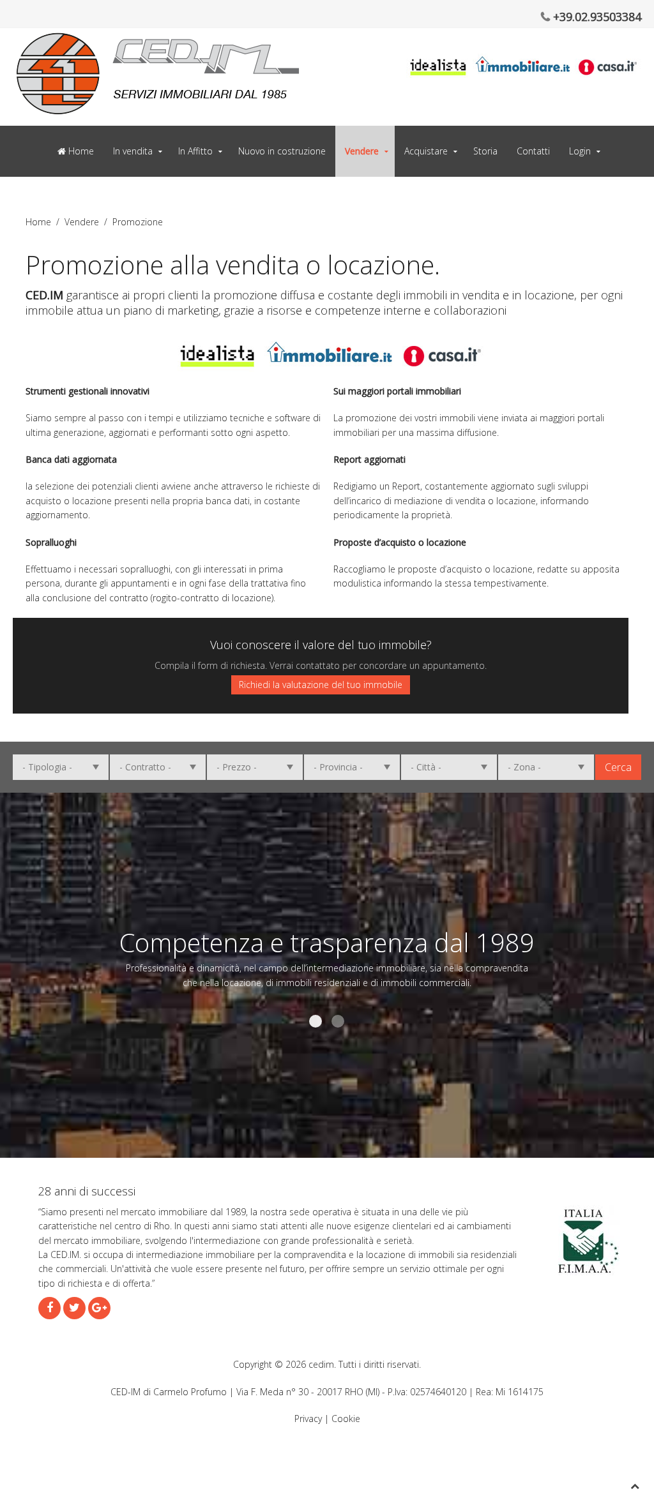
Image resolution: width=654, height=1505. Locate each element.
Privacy (308, 1418)
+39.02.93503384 (595, 16)
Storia (485, 151)
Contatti (533, 151)
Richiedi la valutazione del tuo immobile (320, 684)
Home (80, 151)
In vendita (133, 151)
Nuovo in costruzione (282, 151)
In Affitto (195, 151)
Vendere (362, 151)
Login (580, 151)
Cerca (618, 767)
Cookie (345, 1418)
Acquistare (426, 151)
